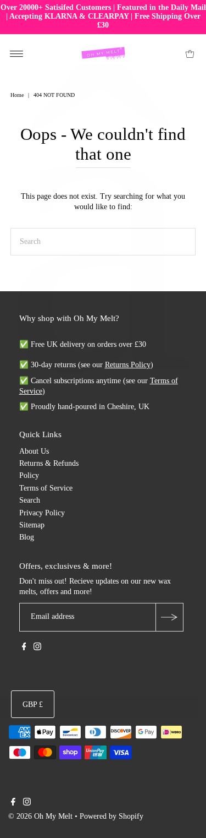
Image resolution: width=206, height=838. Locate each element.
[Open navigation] (16, 53)
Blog (26, 537)
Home (17, 95)
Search (29, 500)
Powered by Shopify (111, 816)
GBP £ (33, 704)
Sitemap (31, 525)
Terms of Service (46, 488)
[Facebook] (24, 648)
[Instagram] (37, 648)
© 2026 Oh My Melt (40, 816)
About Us (34, 451)
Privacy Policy (42, 513)
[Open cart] (190, 53)
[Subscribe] (169, 617)
